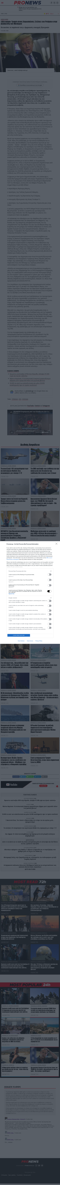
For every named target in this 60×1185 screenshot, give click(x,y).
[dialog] (30, 592)
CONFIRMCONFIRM (19, 635)
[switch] (49, 574)
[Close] (56, 544)
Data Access (30, 640)
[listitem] (30, 571)
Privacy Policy (38, 640)
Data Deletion (21, 640)
